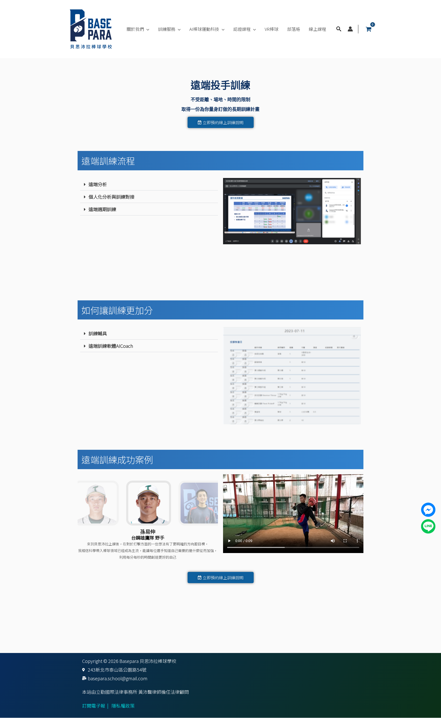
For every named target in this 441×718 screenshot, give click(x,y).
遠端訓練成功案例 (117, 459)
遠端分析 (98, 184)
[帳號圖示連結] (350, 29)
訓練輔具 (98, 333)
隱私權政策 (123, 705)
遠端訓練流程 (108, 160)
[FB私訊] (428, 509)
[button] (146, 29)
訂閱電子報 (93, 705)
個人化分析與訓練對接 (111, 196)
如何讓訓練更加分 (117, 309)
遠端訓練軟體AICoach (111, 345)
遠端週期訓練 (102, 209)
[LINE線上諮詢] (428, 525)
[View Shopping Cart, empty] (368, 29)
